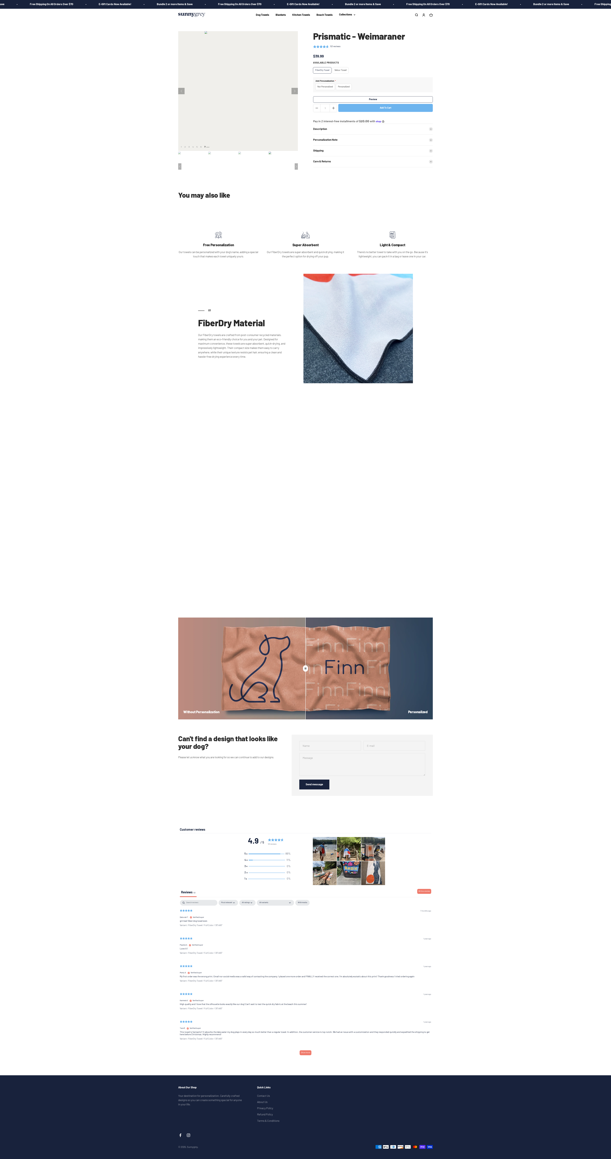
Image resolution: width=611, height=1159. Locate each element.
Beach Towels (324, 15)
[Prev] (181, 91)
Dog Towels (262, 15)
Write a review (424, 891)
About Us (262, 1101)
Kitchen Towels (301, 15)
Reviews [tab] (188, 892)
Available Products (326, 63)
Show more (305, 1053)
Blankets (281, 15)
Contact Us (263, 1095)
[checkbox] (302, 903)
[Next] (294, 91)
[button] (267, 854)
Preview (373, 99)
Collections (345, 14)
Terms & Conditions (268, 1120)
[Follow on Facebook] (180, 1135)
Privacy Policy (265, 1108)
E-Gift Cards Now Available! (184, 4)
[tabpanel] (305, 979)
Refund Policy (265, 1114)
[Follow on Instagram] (188, 1135)
